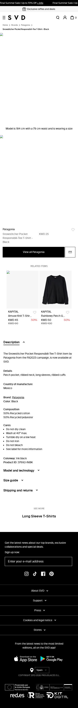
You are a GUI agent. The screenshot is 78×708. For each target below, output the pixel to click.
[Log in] (65, 17)
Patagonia (25, 25)
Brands (14, 25)
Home (5, 25)
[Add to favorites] (73, 229)
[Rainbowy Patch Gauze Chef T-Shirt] (56, 290)
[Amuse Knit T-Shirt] (23, 290)
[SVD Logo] (16, 17)
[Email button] (70, 252)
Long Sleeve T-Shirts (39, 516)
